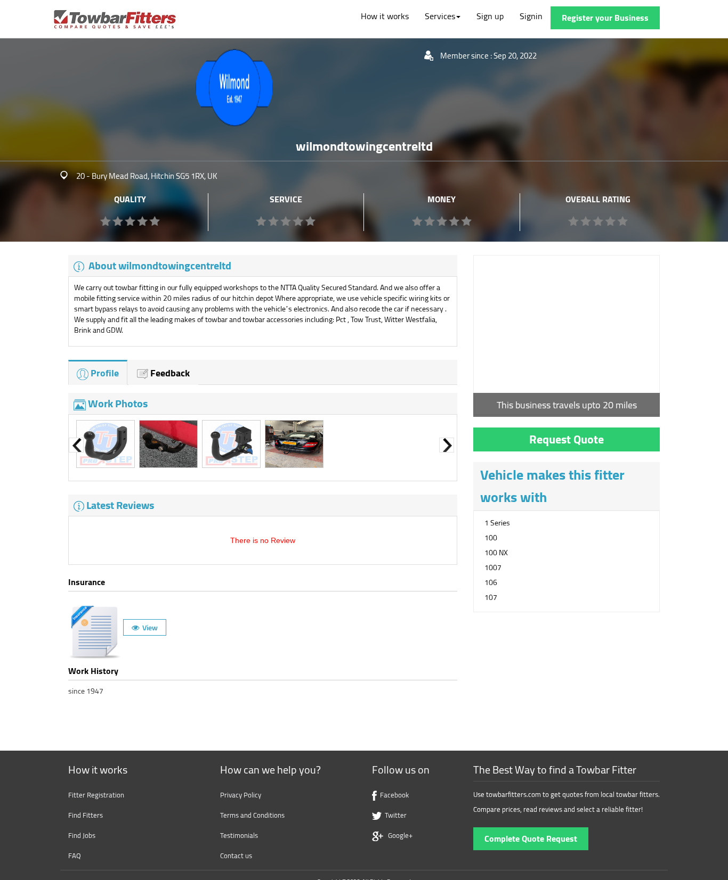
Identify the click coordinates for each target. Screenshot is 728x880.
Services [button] (440, 16)
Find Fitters (85, 815)
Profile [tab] (103, 373)
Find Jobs (81, 835)
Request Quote (566, 439)
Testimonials (239, 835)
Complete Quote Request (530, 838)
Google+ (397, 835)
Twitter (394, 815)
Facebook (393, 794)
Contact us (236, 855)
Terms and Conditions (252, 815)
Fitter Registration (96, 794)
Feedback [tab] (170, 373)
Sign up (490, 16)
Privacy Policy (240, 794)
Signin (531, 16)
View (148, 627)
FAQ (74, 855)
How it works (385, 16)
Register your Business (605, 17)
